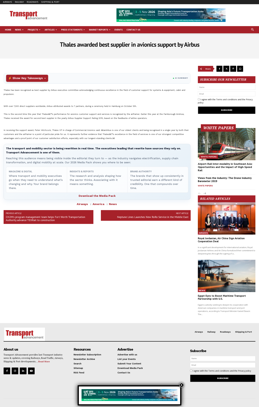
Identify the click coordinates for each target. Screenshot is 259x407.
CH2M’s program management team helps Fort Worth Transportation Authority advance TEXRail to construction (45, 218)
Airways (7, 1)
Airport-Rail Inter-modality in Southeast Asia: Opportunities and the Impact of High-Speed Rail (225, 167)
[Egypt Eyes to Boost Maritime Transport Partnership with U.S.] (226, 276)
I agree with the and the (225, 101)
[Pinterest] (233, 69)
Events (119, 29)
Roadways (32, 1)
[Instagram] (15, 371)
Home (8, 29)
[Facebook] (219, 69)
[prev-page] (200, 193)
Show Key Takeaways (28, 78)
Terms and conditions (226, 99)
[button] (252, 30)
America (98, 204)
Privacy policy (244, 370)
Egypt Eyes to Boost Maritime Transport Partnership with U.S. (222, 297)
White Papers (209, 156)
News (18, 29)
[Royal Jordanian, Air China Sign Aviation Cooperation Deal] (226, 218)
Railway (19, 1)
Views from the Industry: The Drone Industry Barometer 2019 (225, 179)
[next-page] (204, 193)
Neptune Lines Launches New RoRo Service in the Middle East (152, 217)
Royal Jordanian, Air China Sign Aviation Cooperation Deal (221, 240)
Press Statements (71, 29)
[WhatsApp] (240, 69)
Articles (50, 29)
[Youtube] (31, 371)
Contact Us (133, 29)
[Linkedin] (23, 371)
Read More (44, 361)
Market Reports (98, 29)
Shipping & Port (50, 1)
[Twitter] (226, 69)
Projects (33, 29)
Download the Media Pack (97, 195)
